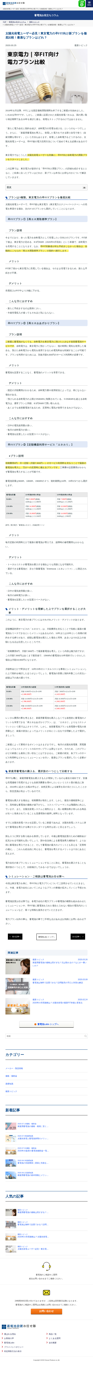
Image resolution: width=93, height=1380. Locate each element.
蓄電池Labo (9, 1343)
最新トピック (34, 22)
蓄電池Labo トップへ (46, 937)
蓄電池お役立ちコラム (17, 22)
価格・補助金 (11, 1076)
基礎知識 (9, 1084)
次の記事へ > (77, 937)
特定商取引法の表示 (13, 1351)
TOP (4, 22)
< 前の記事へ (15, 937)
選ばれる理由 (10, 1334)
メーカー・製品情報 (14, 1068)
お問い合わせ (46, 1311)
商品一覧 (53, 1334)
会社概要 (53, 1343)
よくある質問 (54, 1338)
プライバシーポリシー (13, 1347)
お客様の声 (9, 1338)
